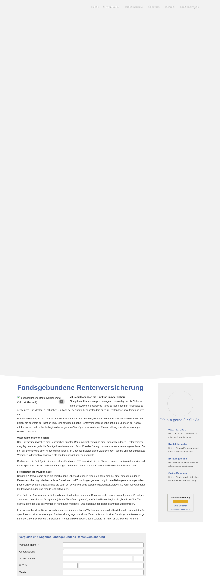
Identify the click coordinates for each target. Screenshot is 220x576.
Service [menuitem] (169, 6)
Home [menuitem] (95, 6)
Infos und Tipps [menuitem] (189, 6)
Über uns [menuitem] (153, 6)
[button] (110, 373)
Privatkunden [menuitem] (110, 6)
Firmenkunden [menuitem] (133, 6)
